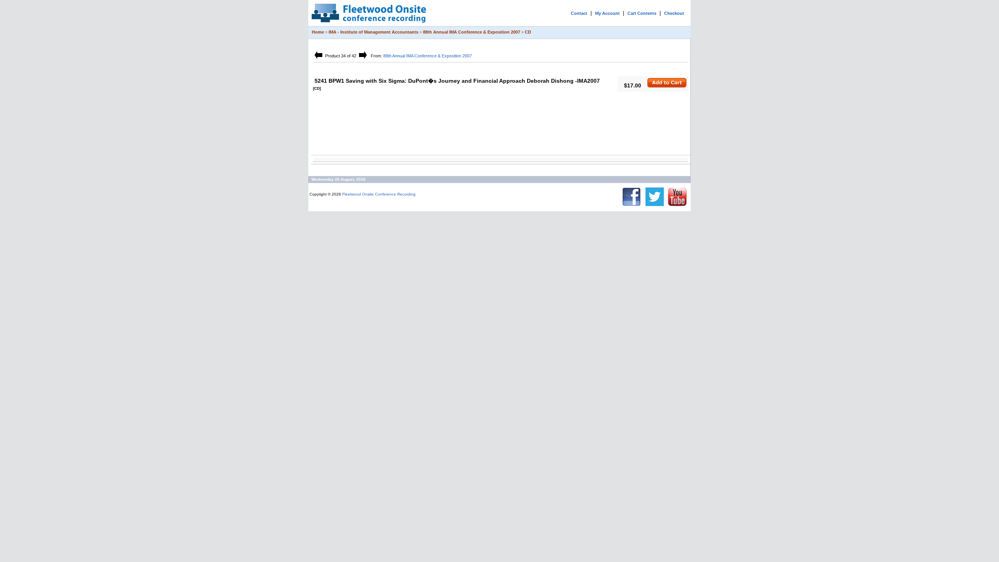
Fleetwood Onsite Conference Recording (379, 194)
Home (318, 32)
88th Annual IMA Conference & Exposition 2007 (471, 32)
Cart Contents (641, 13)
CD (528, 32)
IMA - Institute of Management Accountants (373, 32)
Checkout (674, 13)
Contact (579, 13)
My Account (607, 13)
